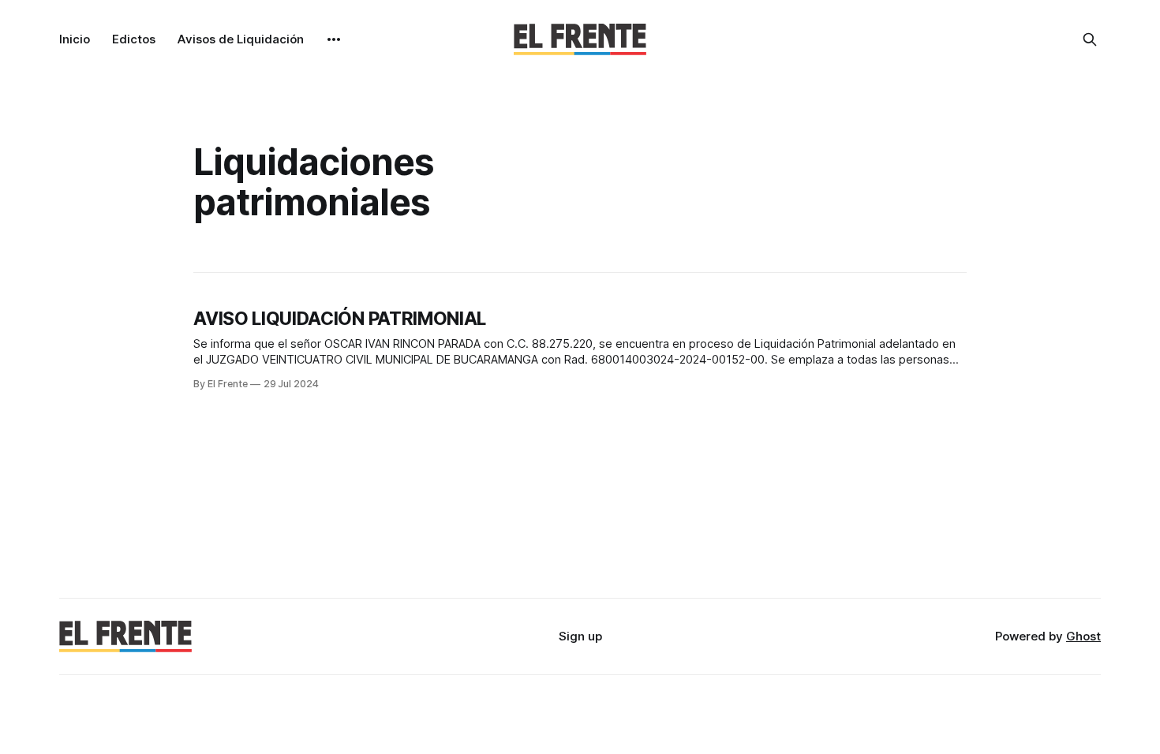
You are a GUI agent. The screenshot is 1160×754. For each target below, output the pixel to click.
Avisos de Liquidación (241, 39)
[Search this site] (1089, 39)
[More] (333, 39)
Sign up (580, 636)
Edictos (133, 39)
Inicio (74, 39)
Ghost (1083, 636)
